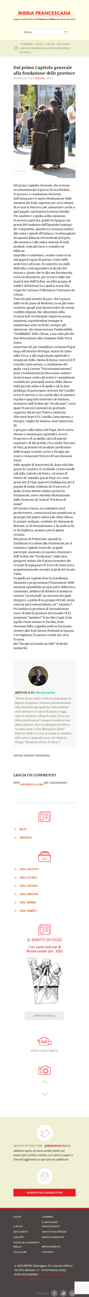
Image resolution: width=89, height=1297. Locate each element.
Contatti (48, 1252)
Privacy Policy (22, 1278)
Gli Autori (19, 1252)
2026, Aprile (28, 902)
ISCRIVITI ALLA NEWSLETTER (45, 1192)
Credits (37, 1278)
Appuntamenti (51, 1246)
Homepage (26, 44)
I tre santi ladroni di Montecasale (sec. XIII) (44, 949)
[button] (45, 1082)
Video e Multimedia (54, 1231)
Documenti (20, 1231)
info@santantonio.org (53, 1274)
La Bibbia (47, 1216)
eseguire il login (31, 784)
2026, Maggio (29, 894)
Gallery (18, 1237)
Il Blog (50, 44)
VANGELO (26, 837)
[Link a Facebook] (54, 1293)
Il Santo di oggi (44, 939)
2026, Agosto (29, 869)
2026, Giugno (29, 885)
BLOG (39, 44)
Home (17, 1216)
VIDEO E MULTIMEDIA (45, 1050)
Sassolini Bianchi (53, 1237)
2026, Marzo (28, 910)
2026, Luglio (28, 877)
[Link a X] (63, 1293)
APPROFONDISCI (44, 1015)
